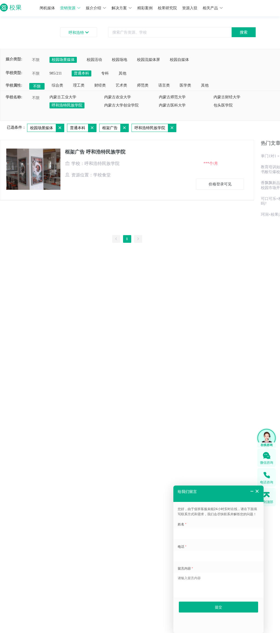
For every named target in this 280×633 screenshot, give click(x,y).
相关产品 (210, 8)
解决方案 (119, 8)
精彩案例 (145, 8)
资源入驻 (189, 8)
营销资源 (67, 8)
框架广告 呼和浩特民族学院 (95, 152)
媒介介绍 (93, 8)
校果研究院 (167, 8)
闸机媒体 (47, 8)
